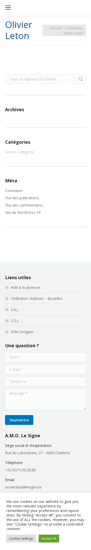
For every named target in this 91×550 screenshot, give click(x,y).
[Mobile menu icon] (8, 8)
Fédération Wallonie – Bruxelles (36, 298)
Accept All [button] (49, 538)
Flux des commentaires (24, 205)
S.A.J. (14, 309)
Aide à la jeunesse (25, 287)
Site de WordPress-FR (23, 212)
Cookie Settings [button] (21, 538)
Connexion (13, 190)
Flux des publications (22, 197)
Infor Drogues (22, 331)
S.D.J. (15, 320)
